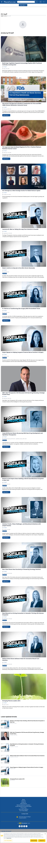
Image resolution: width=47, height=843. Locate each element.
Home (2, 16)
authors (5, 16)
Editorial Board (23, 803)
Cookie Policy (8, 838)
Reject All (42, 840)
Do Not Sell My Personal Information (23, 806)
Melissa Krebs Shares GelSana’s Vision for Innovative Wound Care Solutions (27, 755)
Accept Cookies (34, 840)
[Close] (45, 834)
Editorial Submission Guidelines (23, 805)
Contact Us (23, 802)
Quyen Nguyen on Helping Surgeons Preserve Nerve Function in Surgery (26, 767)
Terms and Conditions (23, 809)
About (23, 799)
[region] (23, 837)
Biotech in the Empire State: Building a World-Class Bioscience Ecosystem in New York (27, 721)
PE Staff (5, 66)
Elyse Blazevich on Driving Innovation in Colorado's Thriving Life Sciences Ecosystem (27, 744)
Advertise (23, 800)
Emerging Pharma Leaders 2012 (17, 779)
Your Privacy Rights (23, 810)
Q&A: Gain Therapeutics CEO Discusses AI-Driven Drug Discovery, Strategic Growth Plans (27, 733)
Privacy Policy (23, 807)
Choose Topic (22, 5)
